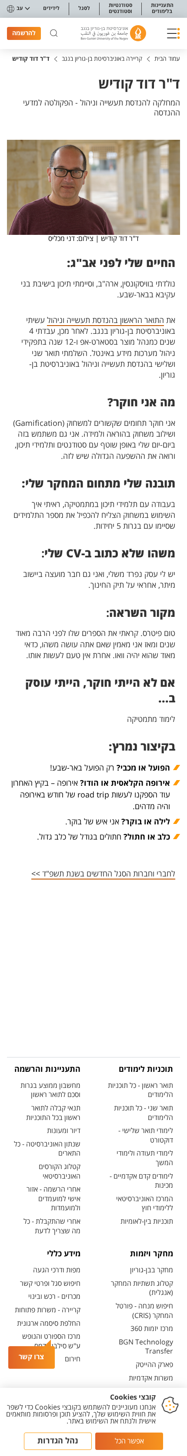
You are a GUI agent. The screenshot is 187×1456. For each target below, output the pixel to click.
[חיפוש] (54, 33)
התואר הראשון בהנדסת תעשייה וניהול (105, 320)
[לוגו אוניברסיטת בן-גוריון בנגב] (113, 33)
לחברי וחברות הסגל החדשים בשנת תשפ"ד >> (103, 874)
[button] (173, 33)
